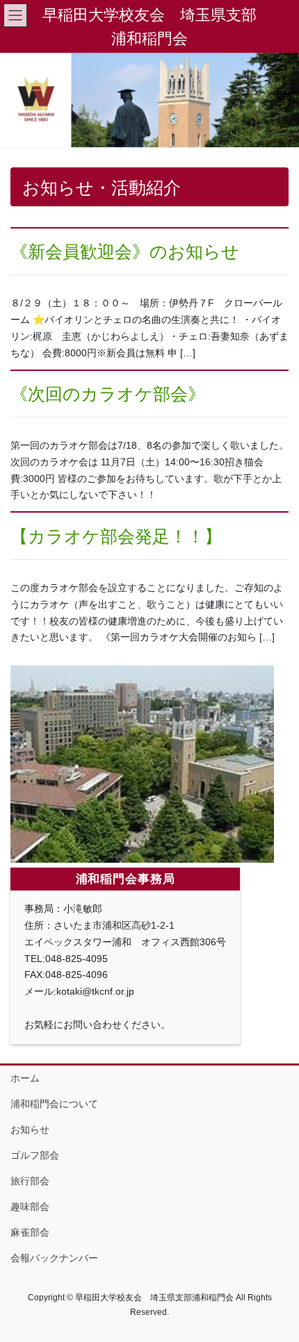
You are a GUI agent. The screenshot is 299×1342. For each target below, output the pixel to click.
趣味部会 (29, 1206)
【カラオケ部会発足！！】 (116, 536)
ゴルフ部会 (34, 1155)
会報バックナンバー (54, 1258)
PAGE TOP (278, 1289)
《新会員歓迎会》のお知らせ (124, 251)
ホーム (25, 1078)
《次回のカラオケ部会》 (107, 394)
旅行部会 (29, 1180)
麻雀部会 (29, 1232)
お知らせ (29, 1129)
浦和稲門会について (54, 1103)
